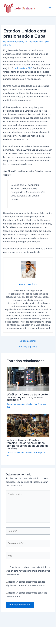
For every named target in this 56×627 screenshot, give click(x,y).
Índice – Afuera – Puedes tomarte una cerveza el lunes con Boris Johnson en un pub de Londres (28, 444)
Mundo (29, 404)
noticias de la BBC (23, 68)
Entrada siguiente (28, 347)
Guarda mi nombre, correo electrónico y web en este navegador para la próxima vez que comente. (28, 571)
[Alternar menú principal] (50, 8)
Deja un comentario (13, 41)
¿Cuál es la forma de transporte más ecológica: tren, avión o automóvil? (27, 397)
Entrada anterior (28, 341)
